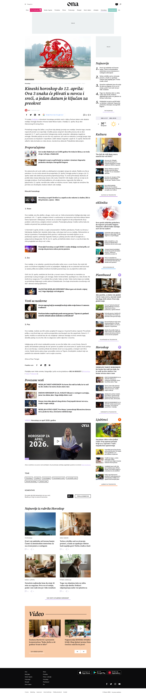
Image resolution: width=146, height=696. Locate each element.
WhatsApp (86, 371)
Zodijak (37, 478)
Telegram (34, 374)
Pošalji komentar (83, 496)
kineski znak (43, 481)
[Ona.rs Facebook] (106, 684)
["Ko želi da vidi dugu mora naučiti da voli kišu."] (108, 145)
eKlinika (101, 203)
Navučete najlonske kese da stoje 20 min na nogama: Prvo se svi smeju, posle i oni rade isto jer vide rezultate (108, 87)
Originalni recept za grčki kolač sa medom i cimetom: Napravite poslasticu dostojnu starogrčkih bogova (108, 104)
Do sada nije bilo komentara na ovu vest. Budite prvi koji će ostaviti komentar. (37, 496)
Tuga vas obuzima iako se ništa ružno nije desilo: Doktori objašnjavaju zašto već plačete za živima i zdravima (108, 95)
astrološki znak (72, 478)
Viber (27, 374)
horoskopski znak (58, 478)
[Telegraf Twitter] (111, 684)
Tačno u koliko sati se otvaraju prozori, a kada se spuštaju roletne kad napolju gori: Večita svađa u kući (108, 78)
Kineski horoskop (31, 481)
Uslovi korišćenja (85, 465)
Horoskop (27, 83)
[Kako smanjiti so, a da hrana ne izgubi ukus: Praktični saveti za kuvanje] (100, 243)
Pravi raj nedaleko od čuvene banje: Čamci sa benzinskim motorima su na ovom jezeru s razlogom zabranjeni (107, 70)
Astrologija (46, 478)
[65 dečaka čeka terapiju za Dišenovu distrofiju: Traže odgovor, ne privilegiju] (100, 235)
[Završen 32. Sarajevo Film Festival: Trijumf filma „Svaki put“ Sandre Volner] (100, 179)
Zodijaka (35, 119)
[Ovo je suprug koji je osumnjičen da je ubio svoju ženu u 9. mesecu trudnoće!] (31, 307)
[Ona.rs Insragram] (115, 684)
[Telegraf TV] (119, 684)
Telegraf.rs (29, 4)
